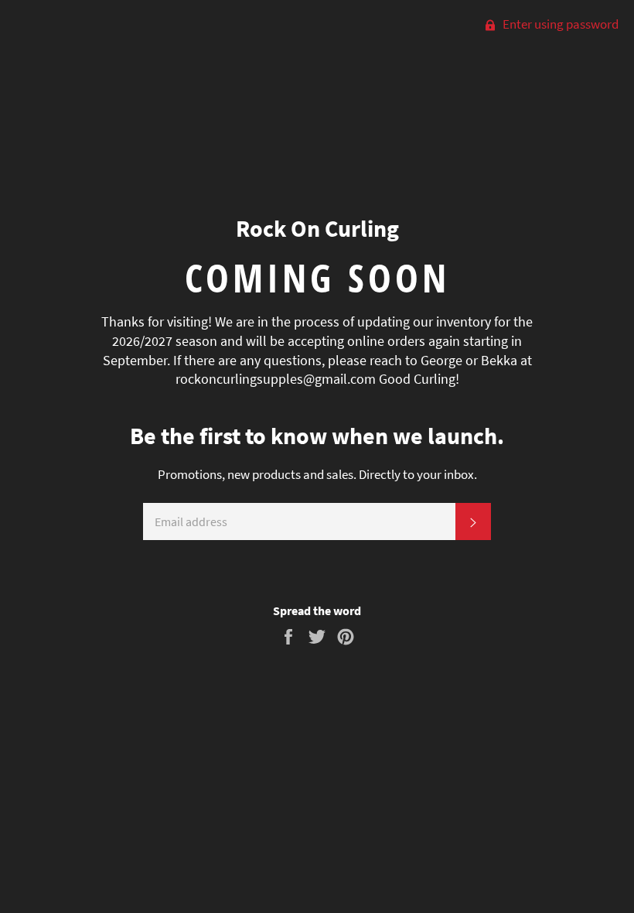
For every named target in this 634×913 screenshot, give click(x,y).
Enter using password (559, 23)
